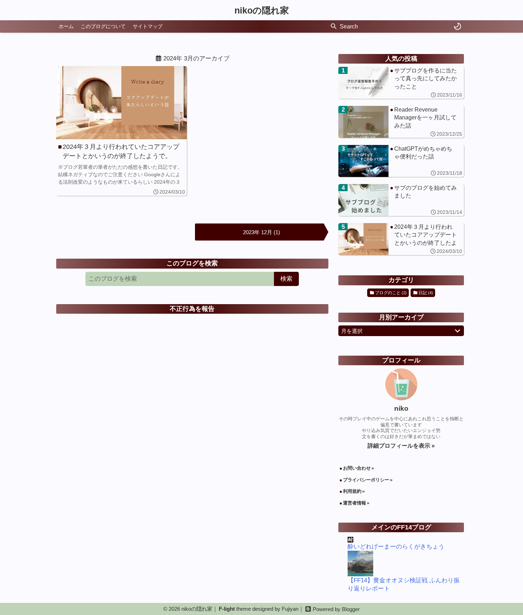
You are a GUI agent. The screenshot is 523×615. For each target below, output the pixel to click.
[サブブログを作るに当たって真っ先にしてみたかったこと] (401, 83)
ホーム (66, 26)
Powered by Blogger (336, 609)
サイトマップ (148, 26)
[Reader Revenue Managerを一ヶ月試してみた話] (401, 122)
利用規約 (352, 491)
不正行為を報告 (192, 308)
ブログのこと (78, 71)
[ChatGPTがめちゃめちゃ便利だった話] (401, 161)
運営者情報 (354, 503)
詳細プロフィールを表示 (400, 446)
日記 (109, 71)
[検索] (334, 26)
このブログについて (103, 26)
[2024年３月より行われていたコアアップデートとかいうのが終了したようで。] (121, 131)
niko (401, 408)
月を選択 (352, 331)
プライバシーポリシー (366, 479)
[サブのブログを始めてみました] (401, 200)
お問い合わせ (357, 468)
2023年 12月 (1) (261, 232)
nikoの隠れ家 (261, 10)
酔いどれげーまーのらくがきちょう (396, 546)
